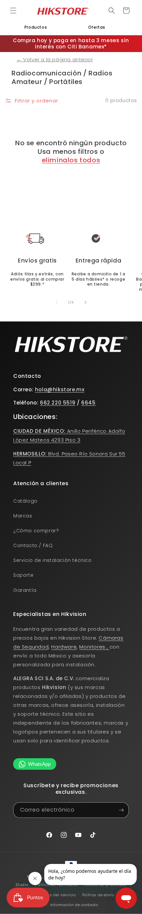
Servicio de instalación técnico (52, 560)
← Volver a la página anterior (55, 59)
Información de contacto (74, 904)
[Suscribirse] (121, 810)
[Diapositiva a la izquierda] (56, 302)
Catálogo (25, 501)
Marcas (22, 515)
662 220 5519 (57, 402)
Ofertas (96, 27)
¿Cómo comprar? (36, 530)
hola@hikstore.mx (60, 389)
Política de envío (98, 895)
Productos (35, 27)
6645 (88, 402)
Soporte (23, 575)
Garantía (25, 590)
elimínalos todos (71, 160)
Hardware (64, 646)
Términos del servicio (55, 895)
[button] (13, 10)
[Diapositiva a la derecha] (85, 302)
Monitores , (94, 646)
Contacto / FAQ (33, 545)
